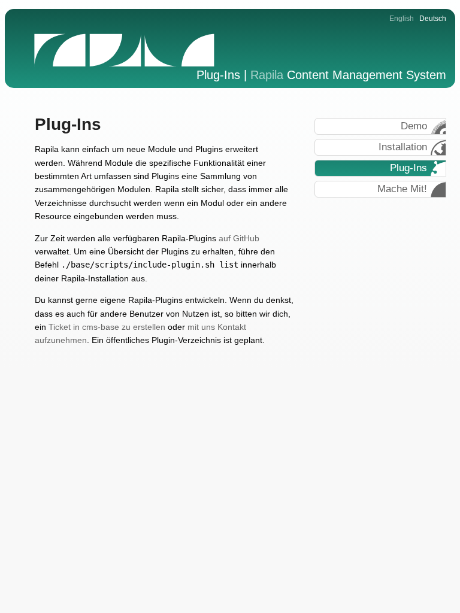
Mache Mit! (402, 189)
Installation (403, 147)
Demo (414, 126)
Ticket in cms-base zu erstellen (107, 327)
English (401, 18)
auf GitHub (239, 238)
